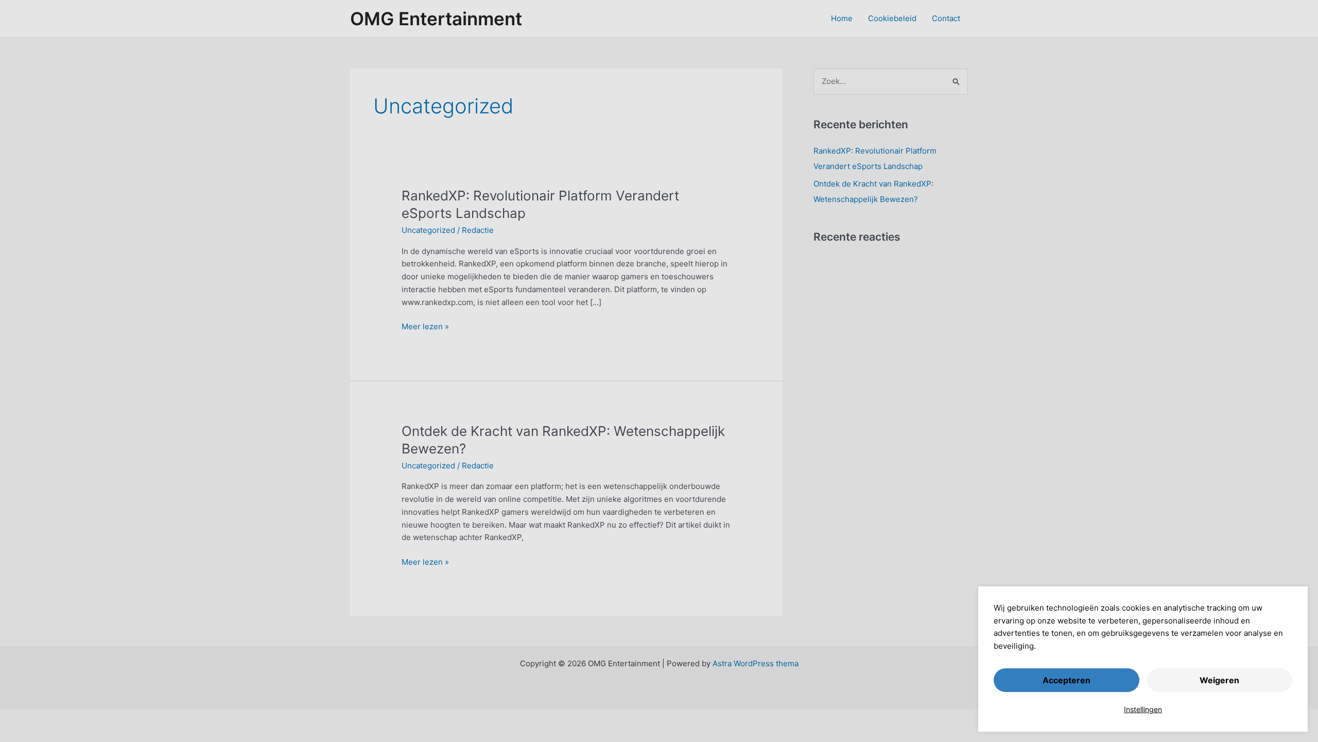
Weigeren (1219, 680)
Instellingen (1143, 709)
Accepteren (1066, 680)
